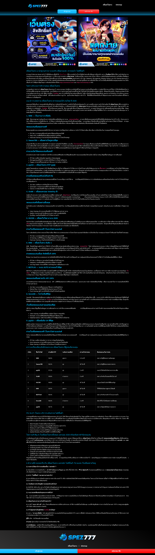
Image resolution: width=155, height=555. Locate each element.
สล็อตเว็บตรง (107, 5)
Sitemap (119, 5)
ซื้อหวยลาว (103, 168)
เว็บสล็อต (46, 510)
